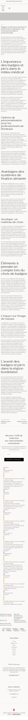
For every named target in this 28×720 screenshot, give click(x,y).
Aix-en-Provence (6, 628)
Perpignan (9, 630)
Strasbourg (16, 630)
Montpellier (16, 629)
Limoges (22, 628)
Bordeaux (2, 24)
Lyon (3, 629)
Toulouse (23, 630)
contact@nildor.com (14, 694)
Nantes (22, 629)
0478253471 (14, 675)
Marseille (8, 629)
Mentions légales (17, 714)
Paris (3, 630)
